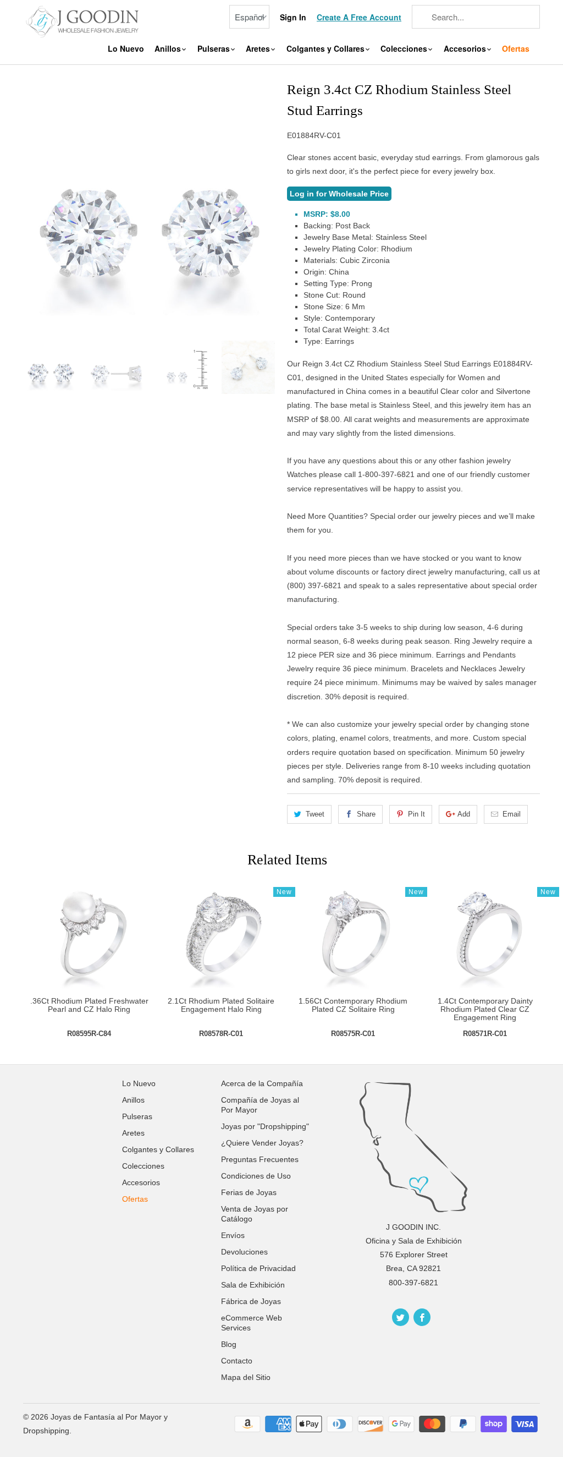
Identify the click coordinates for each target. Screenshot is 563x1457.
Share (366, 814)
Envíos (233, 1235)
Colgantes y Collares (326, 48)
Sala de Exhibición (253, 1284)
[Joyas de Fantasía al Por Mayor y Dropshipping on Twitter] (400, 1317)
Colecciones (404, 48)
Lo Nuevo (126, 48)
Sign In (293, 17)
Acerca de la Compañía (262, 1083)
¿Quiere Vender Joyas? (262, 1142)
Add (463, 814)
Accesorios (466, 48)
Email (512, 814)
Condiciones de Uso (256, 1175)
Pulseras (214, 48)
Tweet (315, 814)
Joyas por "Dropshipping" (265, 1126)
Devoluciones (244, 1251)
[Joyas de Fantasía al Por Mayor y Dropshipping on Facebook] (421, 1317)
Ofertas (515, 48)
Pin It (416, 814)
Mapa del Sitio (246, 1377)
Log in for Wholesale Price (339, 193)
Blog (228, 1344)
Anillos (168, 48)
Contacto (236, 1360)
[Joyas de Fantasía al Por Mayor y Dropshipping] (83, 20)
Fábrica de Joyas (251, 1301)
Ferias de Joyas (249, 1192)
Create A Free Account (359, 17)
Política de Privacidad (258, 1268)
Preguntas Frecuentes (260, 1159)
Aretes (259, 48)
